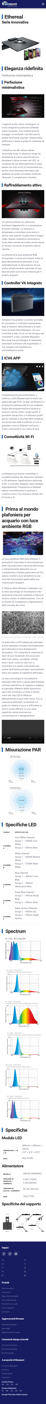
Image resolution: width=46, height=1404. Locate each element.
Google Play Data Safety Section (14, 1394)
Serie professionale (9, 1300)
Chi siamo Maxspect (10, 1366)
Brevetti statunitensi (9, 1349)
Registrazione (7, 1374)
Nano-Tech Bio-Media (10, 1296)
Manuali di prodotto (9, 1325)
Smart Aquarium (8, 1308)
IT (2, 1276)
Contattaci (6, 1377)
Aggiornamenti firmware (11, 1332)
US (7, 1384)
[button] (43, 4)
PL (25, 1264)
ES (3, 1264)
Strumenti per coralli (9, 1304)
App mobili (6, 1328)
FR (3, 1272)
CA (12, 1384)
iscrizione (5, 1370)
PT (3, 1268)
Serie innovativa (8, 1288)
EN (3, 1260)
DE (25, 1260)
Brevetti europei (8, 1353)
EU (17, 1384)
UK (3, 1384)
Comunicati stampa (9, 1345)
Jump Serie (6, 1292)
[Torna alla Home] (9, 4)
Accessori (5, 1312)
